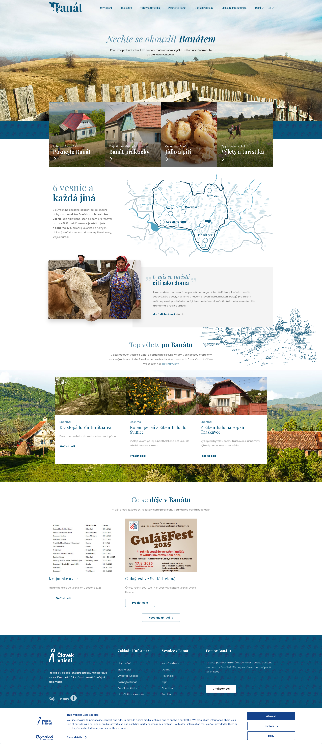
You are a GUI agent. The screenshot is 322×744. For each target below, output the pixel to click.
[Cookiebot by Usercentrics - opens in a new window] (44, 737)
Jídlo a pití (126, 7)
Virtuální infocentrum (234, 7)
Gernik (166, 669)
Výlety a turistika (150, 7)
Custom (269, 726)
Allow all (271, 716)
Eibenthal (167, 688)
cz (269, 7)
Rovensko (168, 676)
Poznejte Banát (177, 7)
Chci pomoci (221, 688)
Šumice (166, 694)
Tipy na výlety (170, 363)
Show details (74, 737)
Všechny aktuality (161, 617)
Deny (271, 735)
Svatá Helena (170, 663)
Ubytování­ (106, 7)
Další (258, 7)
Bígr (164, 682)
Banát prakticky (204, 7)
